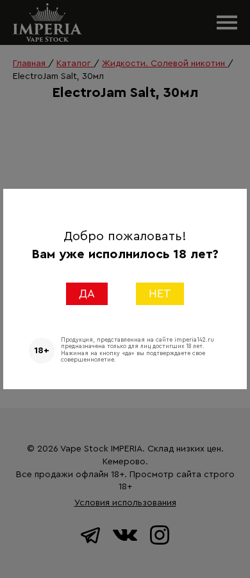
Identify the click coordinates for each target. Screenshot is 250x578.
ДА (87, 293)
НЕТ (160, 293)
